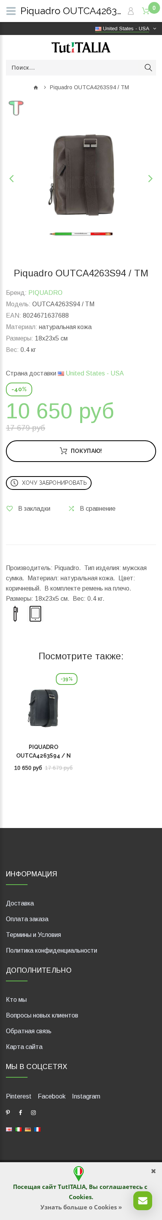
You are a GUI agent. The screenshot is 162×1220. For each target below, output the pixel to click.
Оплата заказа (27, 919)
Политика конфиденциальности (51, 950)
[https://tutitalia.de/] (28, 1129)
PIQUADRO (45, 292)
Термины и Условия (33, 934)
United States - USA (94, 373)
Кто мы (16, 999)
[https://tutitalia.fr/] (37, 1129)
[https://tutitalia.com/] (9, 1129)
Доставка (20, 903)
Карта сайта (24, 1046)
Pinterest (18, 1096)
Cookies (80, 1197)
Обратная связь (29, 1031)
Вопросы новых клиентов (42, 1015)
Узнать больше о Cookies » (81, 1207)
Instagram (86, 1096)
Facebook (52, 1096)
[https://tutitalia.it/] (18, 1129)
